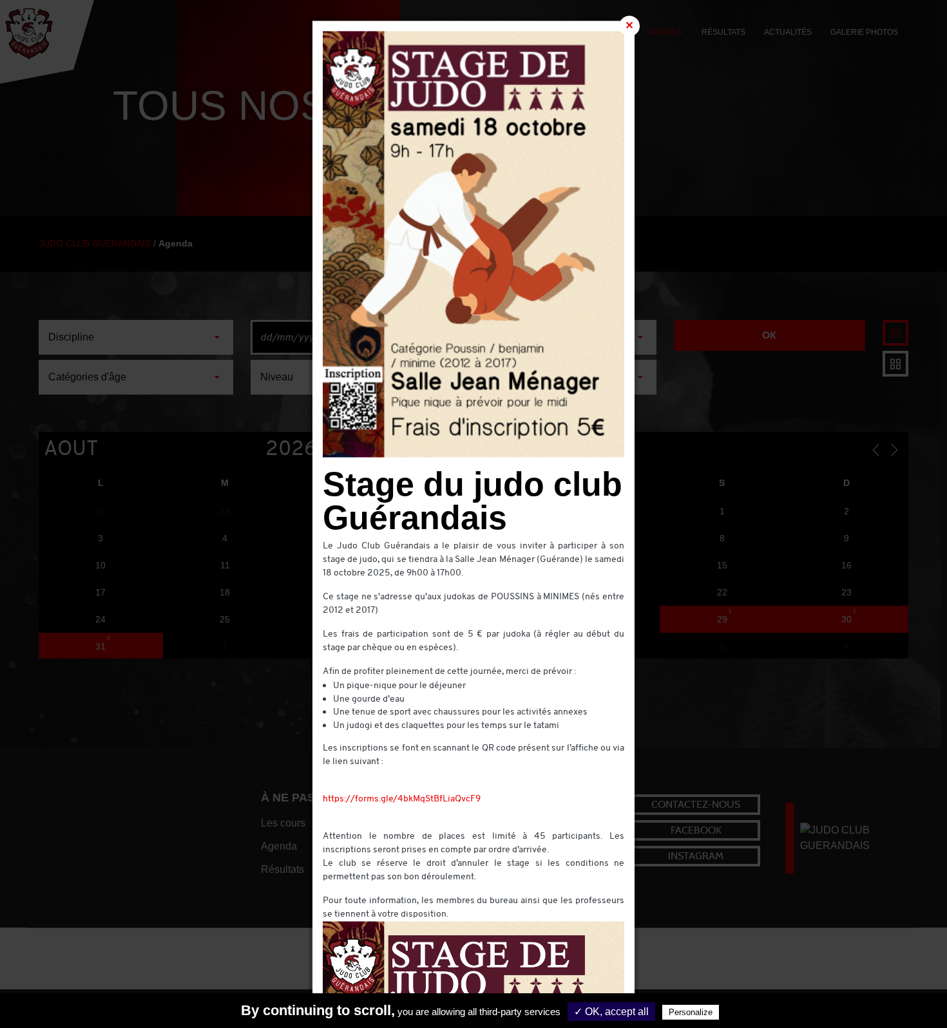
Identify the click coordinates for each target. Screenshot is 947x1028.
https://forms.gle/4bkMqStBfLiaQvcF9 (402, 799)
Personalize (691, 1012)
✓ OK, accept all (611, 1011)
